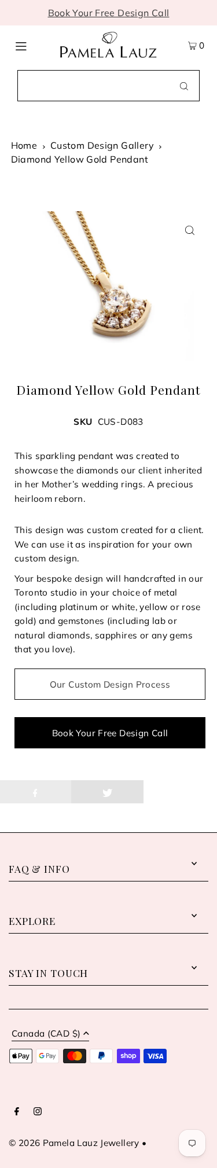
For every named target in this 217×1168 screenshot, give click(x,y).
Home (24, 145)
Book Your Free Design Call (109, 13)
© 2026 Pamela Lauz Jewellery (74, 1142)
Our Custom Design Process (110, 684)
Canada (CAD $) (46, 1034)
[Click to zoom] (189, 230)
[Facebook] (16, 1112)
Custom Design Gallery (102, 145)
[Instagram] (38, 1112)
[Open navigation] (31, 45)
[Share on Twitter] (107, 791)
